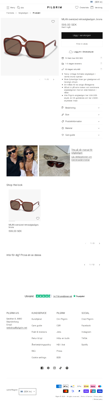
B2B (59, 357)
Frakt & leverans (39, 332)
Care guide (37, 325)
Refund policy (98, 399)
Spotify (85, 344)
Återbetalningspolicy (41, 344)
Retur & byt (37, 338)
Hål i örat (61, 344)
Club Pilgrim (87, 319)
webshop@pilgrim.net (17, 327)
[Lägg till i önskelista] (53, 21)
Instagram (86, 332)
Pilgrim (57, 396)
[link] (22, 160)
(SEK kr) (98, 2)
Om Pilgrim (62, 319)
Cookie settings (39, 357)
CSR (59, 325)
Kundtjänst (37, 319)
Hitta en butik (63, 338)
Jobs (59, 332)
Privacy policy (98, 396)
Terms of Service (86, 396)
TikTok (84, 338)
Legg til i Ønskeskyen (84, 52)
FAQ (33, 351)
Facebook (86, 325)
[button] (11, 7)
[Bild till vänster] (40, 79)
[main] (54, 151)
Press (59, 351)
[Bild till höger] (53, 79)
